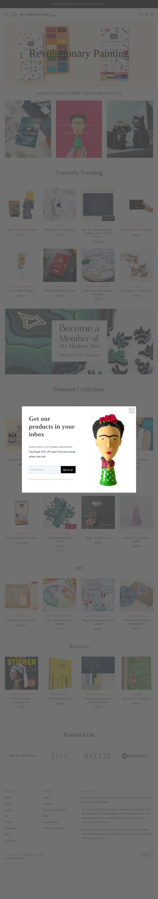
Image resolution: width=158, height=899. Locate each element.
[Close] (132, 411)
